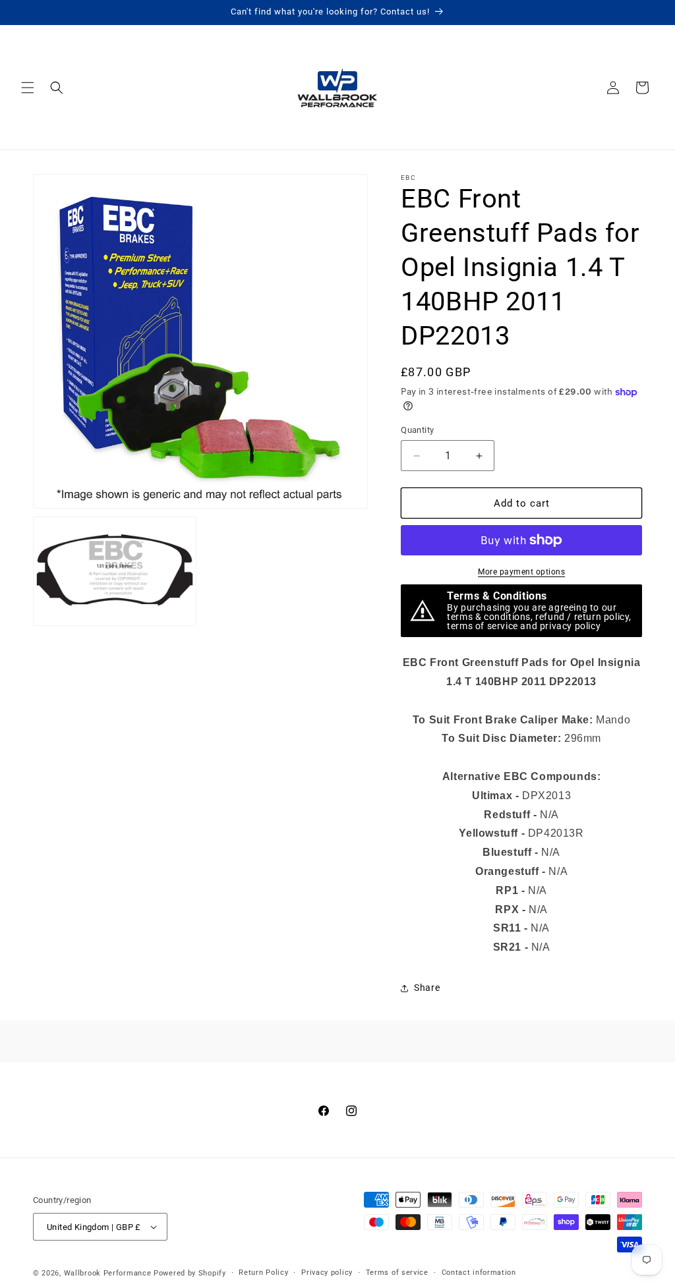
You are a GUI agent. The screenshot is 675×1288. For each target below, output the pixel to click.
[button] (27, 87)
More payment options (521, 571)
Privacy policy (327, 1272)
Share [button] (427, 987)
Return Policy (263, 1272)
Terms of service (397, 1272)
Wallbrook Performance (108, 1273)
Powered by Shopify (190, 1273)
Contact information (479, 1272)
